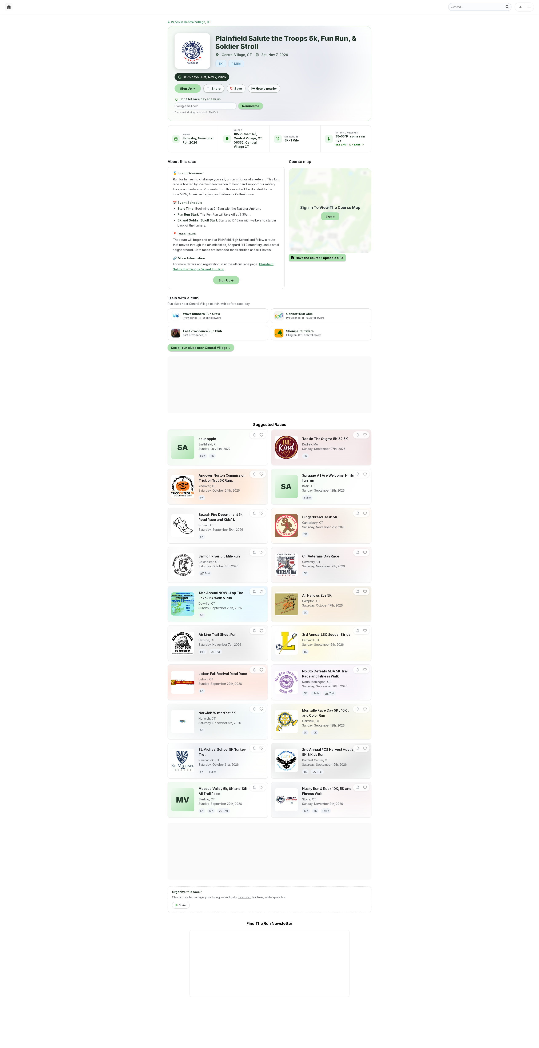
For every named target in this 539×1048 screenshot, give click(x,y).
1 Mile (236, 63)
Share (216, 88)
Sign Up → (187, 88)
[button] (351, 140)
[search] (507, 7)
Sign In (330, 216)
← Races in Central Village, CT (189, 22)
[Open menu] (524, 7)
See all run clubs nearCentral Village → (201, 347)
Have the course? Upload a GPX (319, 258)
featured (244, 897)
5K (221, 63)
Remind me (250, 106)
